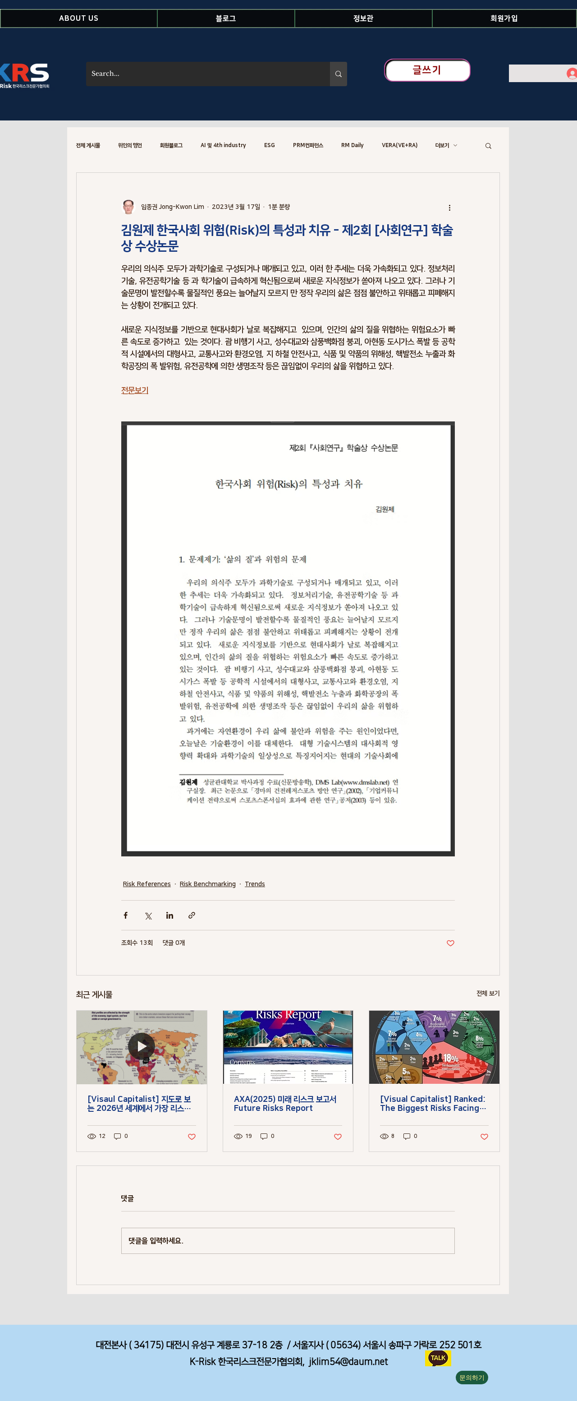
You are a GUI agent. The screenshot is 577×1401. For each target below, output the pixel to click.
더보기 (442, 145)
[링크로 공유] (192, 915)
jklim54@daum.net (348, 1362)
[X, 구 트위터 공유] (147, 915)
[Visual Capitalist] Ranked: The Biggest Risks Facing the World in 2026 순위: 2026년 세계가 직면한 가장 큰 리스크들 (433, 1104)
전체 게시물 (88, 145)
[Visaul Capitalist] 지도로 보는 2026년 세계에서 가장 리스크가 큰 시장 (139, 1104)
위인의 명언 (130, 145)
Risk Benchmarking (208, 884)
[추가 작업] (449, 207)
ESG (269, 145)
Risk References (147, 884)
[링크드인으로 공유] (169, 915)
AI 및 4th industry (223, 145)
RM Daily (352, 145)
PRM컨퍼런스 (308, 145)
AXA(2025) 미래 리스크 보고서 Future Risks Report (285, 1104)
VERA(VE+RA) (399, 145)
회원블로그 (171, 145)
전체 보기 (488, 993)
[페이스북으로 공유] (125, 915)
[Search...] (338, 74)
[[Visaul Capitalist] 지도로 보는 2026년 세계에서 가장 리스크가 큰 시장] (142, 1047)
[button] (78, 18)
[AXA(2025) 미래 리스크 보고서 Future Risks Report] (288, 1047)
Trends (255, 884)
